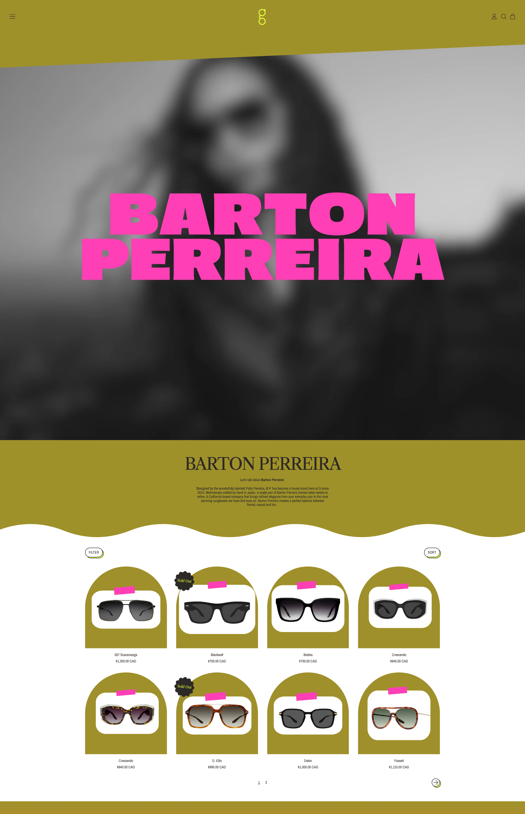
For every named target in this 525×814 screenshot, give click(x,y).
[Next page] (436, 782)
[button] (503, 16)
